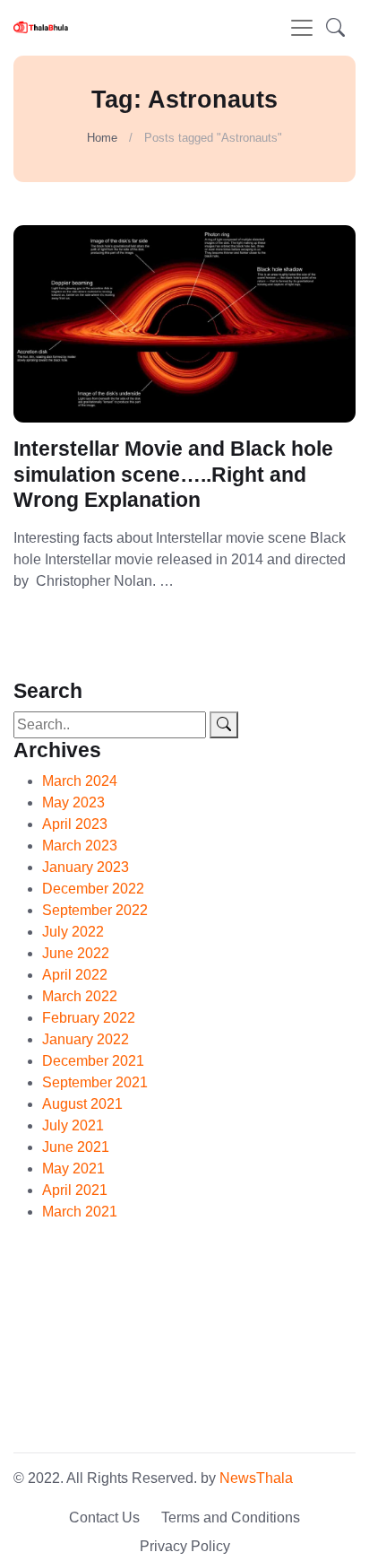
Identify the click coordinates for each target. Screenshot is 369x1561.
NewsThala (256, 1478)
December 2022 (93, 888)
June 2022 (75, 953)
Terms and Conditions (230, 1517)
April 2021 (74, 1190)
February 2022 (88, 1017)
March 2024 (79, 781)
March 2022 (79, 996)
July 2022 (73, 931)
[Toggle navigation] (301, 28)
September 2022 (95, 910)
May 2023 (73, 802)
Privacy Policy (185, 1546)
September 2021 (95, 1082)
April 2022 (74, 974)
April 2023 (74, 824)
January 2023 (85, 867)
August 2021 (82, 1104)
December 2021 (93, 1060)
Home (102, 137)
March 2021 (79, 1211)
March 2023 (79, 845)
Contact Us (104, 1517)
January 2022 (85, 1039)
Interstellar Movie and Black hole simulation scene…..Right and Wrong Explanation (173, 475)
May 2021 (73, 1168)
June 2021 (75, 1147)
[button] (335, 28)
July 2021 (73, 1125)
